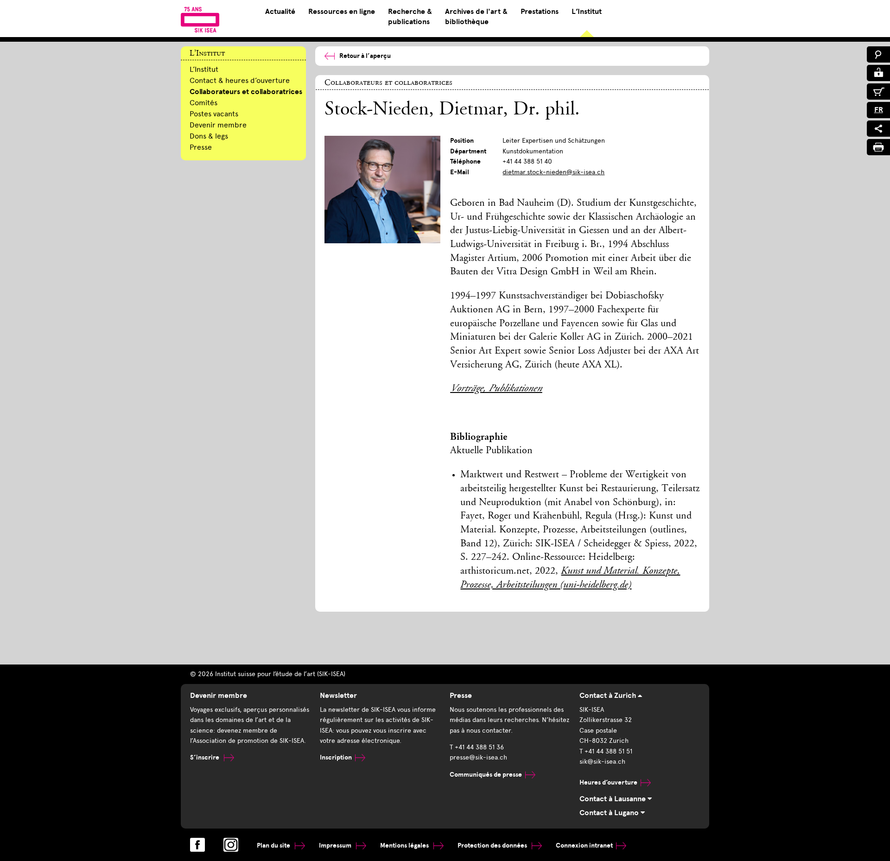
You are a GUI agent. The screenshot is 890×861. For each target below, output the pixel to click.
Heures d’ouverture (608, 782)
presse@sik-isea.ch (478, 757)
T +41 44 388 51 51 (605, 751)
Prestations (540, 11)
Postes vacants (214, 113)
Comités (203, 102)
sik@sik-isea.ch (602, 762)
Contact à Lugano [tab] (610, 812)
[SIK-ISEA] (200, 19)
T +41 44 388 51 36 (477, 747)
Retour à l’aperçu (365, 56)
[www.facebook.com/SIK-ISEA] (197, 845)
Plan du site (274, 845)
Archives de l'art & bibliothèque (476, 16)
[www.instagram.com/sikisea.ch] (230, 845)
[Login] (878, 73)
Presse (201, 147)
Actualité (280, 11)
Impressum (336, 845)
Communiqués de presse (486, 775)
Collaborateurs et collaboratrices (246, 91)
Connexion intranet (584, 845)
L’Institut (587, 11)
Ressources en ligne (341, 11)
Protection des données (493, 845)
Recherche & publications (410, 16)
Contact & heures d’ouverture (240, 80)
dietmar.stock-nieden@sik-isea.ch (553, 172)
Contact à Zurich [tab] (608, 695)
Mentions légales (405, 845)
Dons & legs (209, 136)
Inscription (336, 757)
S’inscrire (205, 757)
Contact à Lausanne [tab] (613, 799)
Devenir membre (218, 124)
